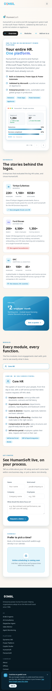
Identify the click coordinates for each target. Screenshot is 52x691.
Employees (31, 492)
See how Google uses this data (26, 680)
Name (9, 482)
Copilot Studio (8, 646)
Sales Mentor (7, 627)
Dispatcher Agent (9, 623)
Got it (13, 686)
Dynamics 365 (8, 639)
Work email (31, 482)
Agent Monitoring (9, 630)
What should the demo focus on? (19, 502)
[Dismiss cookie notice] (47, 674)
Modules (25, 33)
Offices (5, 666)
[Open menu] (47, 4)
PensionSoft (7, 653)
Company (10, 492)
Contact (6, 669)
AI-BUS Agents (8, 617)
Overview (10, 33)
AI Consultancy (8, 620)
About (5, 662)
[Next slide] (43, 145)
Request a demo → (18, 519)
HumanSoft (7, 650)
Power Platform (8, 643)
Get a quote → (34, 322)
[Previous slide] (36, 145)
